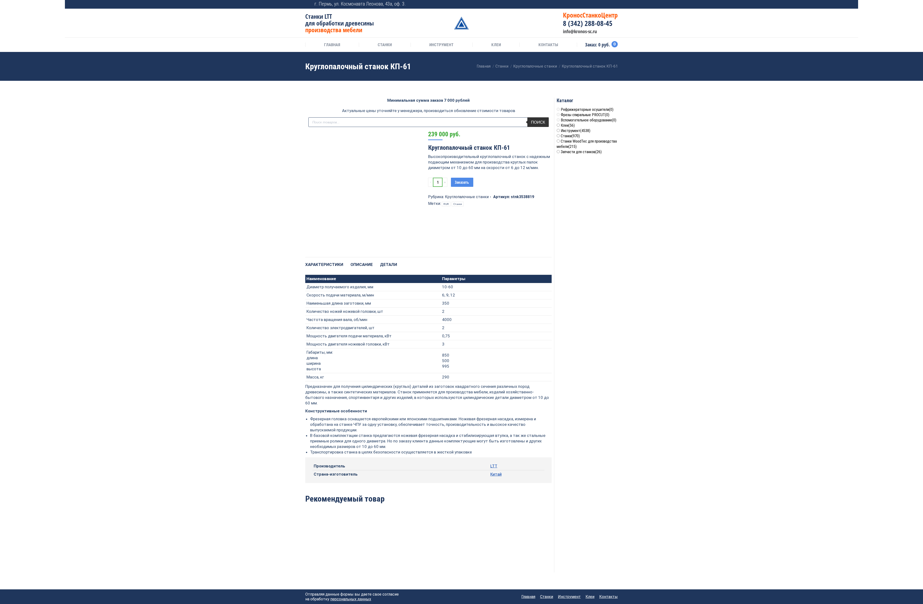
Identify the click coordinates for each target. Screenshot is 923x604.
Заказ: (600, 45)
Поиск (538, 122)
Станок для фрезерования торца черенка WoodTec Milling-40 (478, 552)
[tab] (324, 262)
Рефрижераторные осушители (587, 109)
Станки (457, 204)
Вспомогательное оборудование (588, 120)
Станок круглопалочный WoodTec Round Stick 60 (428, 547)
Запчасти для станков (581, 152)
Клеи (568, 125)
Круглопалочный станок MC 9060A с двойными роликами (328, 550)
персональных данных (350, 599)
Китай (496, 474)
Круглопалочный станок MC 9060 (378, 547)
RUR (446, 204)
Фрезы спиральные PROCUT (585, 115)
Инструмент (575, 130)
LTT (493, 466)
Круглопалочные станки (467, 197)
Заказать (462, 182)
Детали (388, 264)
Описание (361, 264)
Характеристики (324, 264)
